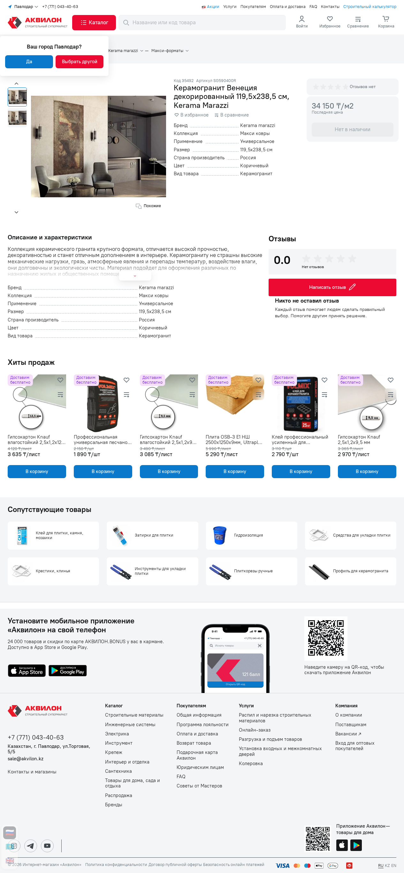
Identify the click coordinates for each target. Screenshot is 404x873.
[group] (331, 87)
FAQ (313, 6)
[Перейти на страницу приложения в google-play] (68, 671)
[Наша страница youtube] (47, 845)
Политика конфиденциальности (116, 864)
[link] (330, 22)
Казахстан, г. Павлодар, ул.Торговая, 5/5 (49, 749)
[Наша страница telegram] (30, 845)
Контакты (330, 6)
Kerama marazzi (123, 51)
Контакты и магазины (32, 772)
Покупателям (253, 6)
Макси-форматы (167, 51)
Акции (213, 6)
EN (393, 865)
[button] (94, 22)
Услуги (230, 6)
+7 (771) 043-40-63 (60, 6)
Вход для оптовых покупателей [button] (355, 746)
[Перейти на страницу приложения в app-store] (27, 671)
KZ (387, 865)
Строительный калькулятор (369, 6)
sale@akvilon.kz (25, 759)
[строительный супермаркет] (39, 22)
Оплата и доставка (288, 6)
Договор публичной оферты (175, 864)
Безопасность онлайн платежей (233, 864)
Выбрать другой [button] (79, 61)
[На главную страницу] (39, 711)
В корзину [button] (37, 471)
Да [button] (29, 61)
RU (381, 865)
